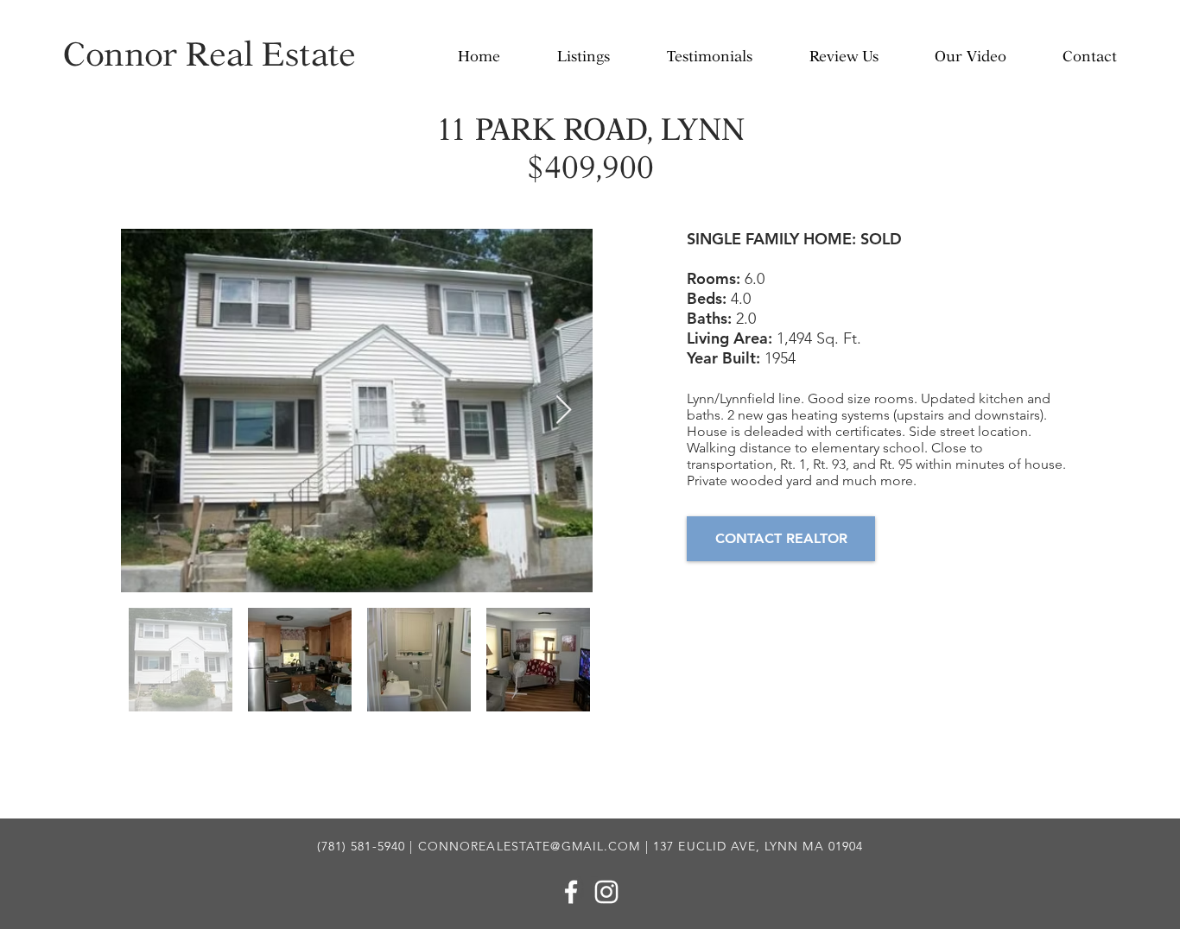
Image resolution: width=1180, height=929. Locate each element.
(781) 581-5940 (361, 846)
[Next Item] (564, 411)
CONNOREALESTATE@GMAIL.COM (529, 846)
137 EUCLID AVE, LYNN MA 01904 (758, 846)
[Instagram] (606, 891)
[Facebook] (571, 891)
